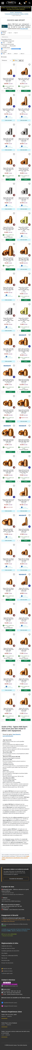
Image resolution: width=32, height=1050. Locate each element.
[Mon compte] (19, 3)
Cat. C (10, 32)
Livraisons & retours (7, 971)
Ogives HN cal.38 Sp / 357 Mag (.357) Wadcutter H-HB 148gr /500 (23, 289)
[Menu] (2, 3)
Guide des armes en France (8, 948)
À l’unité (9, 42)
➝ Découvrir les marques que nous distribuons (12, 894)
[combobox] (16, 37)
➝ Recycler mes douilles (7, 935)
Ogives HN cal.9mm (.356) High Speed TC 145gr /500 (24, 680)
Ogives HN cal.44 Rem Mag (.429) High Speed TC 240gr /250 (8, 380)
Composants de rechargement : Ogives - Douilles (16, 13)
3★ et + (16, 53)
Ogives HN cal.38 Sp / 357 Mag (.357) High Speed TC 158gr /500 (8, 288)
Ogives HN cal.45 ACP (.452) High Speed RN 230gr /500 (8, 471)
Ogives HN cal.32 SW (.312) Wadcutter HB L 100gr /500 (8, 139)
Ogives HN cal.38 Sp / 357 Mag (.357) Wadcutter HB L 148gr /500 (8, 320)
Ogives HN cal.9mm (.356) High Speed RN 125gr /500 (8, 649)
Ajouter (10, 90)
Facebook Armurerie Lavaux (9, 1002)
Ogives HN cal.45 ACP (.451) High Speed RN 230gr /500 (23, 380)
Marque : (3, 34)
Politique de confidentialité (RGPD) (9, 955)
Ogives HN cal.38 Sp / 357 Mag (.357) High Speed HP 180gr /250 (8, 259)
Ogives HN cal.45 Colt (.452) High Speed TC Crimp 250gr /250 (24, 471)
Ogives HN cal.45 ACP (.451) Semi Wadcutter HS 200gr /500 (8, 411)
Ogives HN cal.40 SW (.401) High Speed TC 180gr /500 (8, 350)
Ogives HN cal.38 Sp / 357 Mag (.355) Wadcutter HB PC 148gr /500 (23, 229)
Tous (4, 42)
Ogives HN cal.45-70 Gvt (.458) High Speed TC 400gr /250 (24, 500)
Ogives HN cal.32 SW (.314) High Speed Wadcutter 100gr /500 (24, 169)
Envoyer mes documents (7, 962)
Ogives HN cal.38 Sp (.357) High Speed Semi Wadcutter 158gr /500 (8, 228)
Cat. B (15, 32)
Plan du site (4, 958)
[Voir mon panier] (24, 3)
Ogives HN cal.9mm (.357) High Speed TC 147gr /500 (24, 709)
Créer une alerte (8, 120)
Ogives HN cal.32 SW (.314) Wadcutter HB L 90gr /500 (23, 198)
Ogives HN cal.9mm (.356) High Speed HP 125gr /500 (24, 619)
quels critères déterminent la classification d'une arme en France (15, 858)
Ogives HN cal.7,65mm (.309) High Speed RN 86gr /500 (8, 560)
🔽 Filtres (15, 60)
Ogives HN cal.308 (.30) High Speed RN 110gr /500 (23, 79)
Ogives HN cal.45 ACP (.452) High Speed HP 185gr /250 (8, 440)
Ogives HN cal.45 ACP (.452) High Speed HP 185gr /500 (23, 411)
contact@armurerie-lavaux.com (10, 986)
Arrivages (5, 45)
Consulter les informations (16, 878)
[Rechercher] (29, 3)
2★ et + (22, 53)
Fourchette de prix (5, 47)
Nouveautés (13, 45)
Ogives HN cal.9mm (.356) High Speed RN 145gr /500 (24, 649)
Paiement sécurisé (7, 968)
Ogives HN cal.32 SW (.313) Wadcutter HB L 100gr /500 (23, 139)
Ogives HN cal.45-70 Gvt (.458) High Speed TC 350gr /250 (8, 500)
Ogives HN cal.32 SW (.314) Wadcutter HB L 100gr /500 (8, 198)
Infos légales (4, 953)
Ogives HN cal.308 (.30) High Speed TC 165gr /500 (23, 110)
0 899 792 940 (6, 982)
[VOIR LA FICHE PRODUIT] (7, 64)
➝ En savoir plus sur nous (7, 892)
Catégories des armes (6, 946)
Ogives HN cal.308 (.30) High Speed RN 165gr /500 (8, 110)
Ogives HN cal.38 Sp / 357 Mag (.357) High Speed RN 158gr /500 (24, 259)
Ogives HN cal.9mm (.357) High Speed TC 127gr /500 (8, 709)
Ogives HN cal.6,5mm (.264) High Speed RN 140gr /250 (24, 530)
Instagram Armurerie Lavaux (9, 1006)
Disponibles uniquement (8, 41)
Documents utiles (5, 960)
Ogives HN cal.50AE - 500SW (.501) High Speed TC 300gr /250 (8, 530)
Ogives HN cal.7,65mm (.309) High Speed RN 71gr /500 (23, 560)
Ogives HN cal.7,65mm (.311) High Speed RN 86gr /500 (8, 589)
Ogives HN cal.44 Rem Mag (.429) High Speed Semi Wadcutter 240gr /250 (23, 350)
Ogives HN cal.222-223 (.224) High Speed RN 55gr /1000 (8, 79)
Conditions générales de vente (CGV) (10, 950)
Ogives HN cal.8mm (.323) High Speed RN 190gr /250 (24, 589)
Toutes (4, 32)
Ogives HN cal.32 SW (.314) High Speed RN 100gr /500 (8, 169)
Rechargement (18, 12)
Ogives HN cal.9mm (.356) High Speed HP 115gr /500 (8, 619)
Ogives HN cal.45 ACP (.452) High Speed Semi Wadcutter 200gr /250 (23, 440)
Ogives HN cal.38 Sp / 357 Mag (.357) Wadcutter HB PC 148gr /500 (23, 320)
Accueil (12, 12)
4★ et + (9, 53)
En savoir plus (24, 28)
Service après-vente (8, 973)
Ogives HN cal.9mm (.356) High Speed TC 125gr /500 (8, 680)
